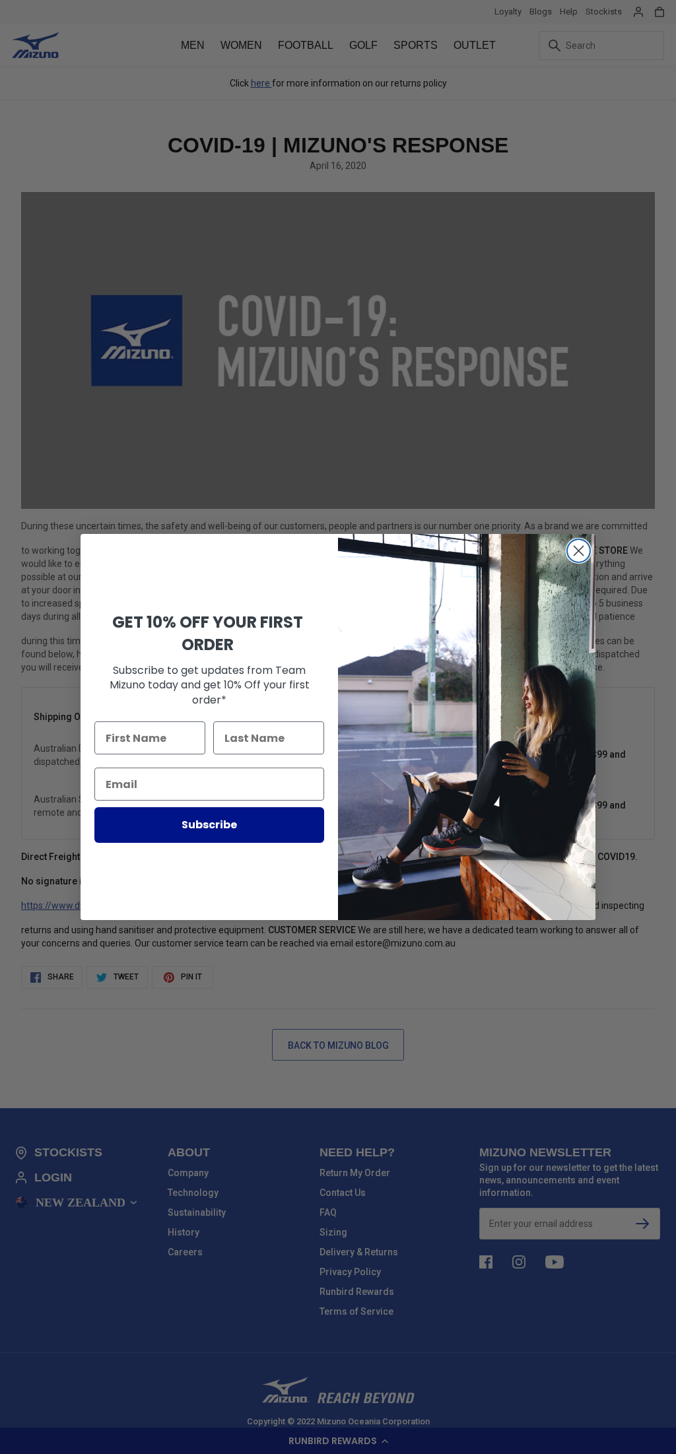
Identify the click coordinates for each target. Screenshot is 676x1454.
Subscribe (209, 824)
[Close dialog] (578, 550)
